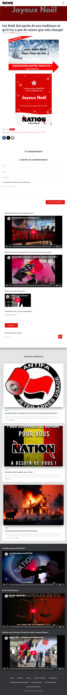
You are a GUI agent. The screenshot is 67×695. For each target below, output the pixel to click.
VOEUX (43, 132)
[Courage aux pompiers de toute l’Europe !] (33, 505)
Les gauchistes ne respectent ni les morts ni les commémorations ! (31, 413)
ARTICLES (28, 678)
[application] (33, 232)
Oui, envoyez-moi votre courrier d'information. (17, 182)
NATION (19, 132)
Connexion (20, 678)
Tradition (38, 132)
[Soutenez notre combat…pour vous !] (33, 446)
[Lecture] (7, 246)
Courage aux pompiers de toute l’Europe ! (21, 531)
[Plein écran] (60, 246)
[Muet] (57, 246)
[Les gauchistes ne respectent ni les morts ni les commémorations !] (33, 385)
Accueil (12, 678)
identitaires (9, 132)
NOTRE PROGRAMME (36, 682)
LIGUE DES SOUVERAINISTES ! (33, 686)
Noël (24, 132)
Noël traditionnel (30, 132)
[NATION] (8, 3)
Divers (12, 129)
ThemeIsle (39, 690)
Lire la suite (11, 420)
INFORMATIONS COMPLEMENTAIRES (19, 682)
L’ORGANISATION (53, 678)
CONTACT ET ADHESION (40, 678)
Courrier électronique (11, 315)
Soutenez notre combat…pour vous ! (19, 472)
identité (14, 132)
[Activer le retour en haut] (63, 691)
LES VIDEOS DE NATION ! (50, 682)
